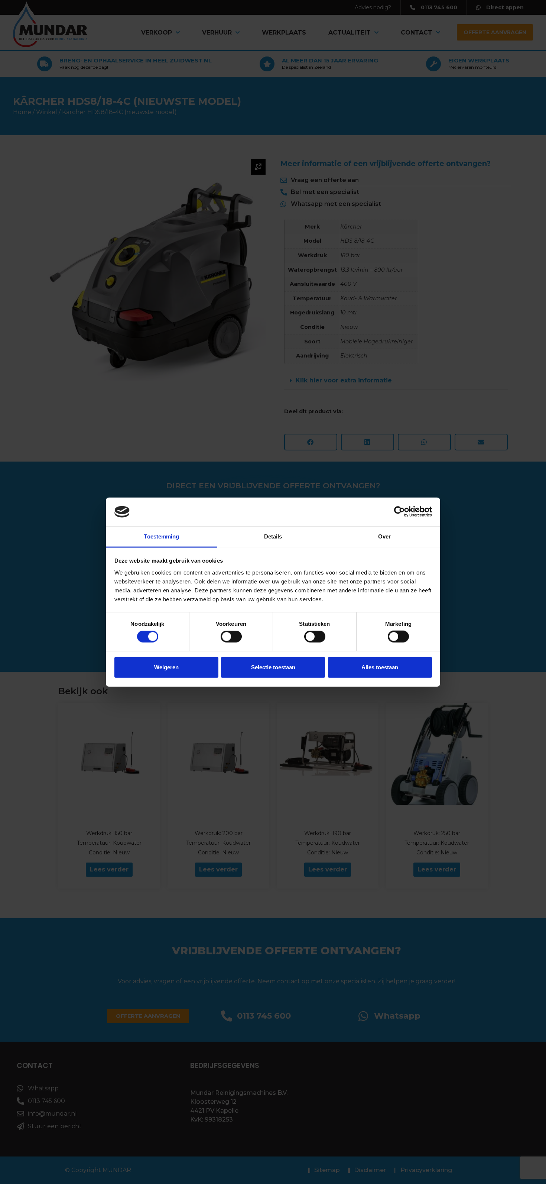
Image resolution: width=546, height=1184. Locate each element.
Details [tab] (273, 536)
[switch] (231, 637)
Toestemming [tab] (161, 536)
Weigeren (166, 667)
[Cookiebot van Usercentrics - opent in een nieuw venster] (399, 511)
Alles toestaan (379, 667)
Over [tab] (384, 536)
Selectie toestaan (273, 667)
